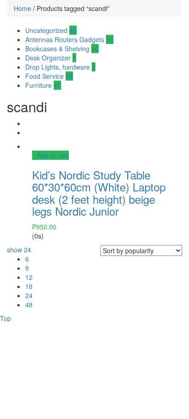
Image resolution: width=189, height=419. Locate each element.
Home (22, 8)
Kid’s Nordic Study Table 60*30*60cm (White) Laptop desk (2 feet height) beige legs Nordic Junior (99, 193)
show (19, 249)
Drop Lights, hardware (60, 66)
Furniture (43, 85)
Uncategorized (51, 30)
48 (29, 304)
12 (29, 277)
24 (29, 295)
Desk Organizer (50, 57)
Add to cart (53, 155)
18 (29, 286)
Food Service (49, 76)
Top (5, 318)
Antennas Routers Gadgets (69, 39)
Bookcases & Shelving (62, 48)
